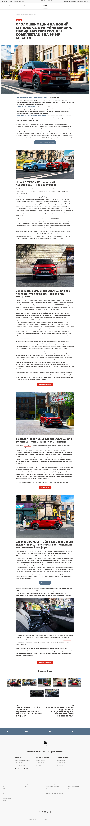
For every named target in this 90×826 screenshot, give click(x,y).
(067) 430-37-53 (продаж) (20, 762)
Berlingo (4, 800)
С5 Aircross (5, 795)
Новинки (33, 13)
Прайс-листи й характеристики (45, 142)
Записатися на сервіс (51, 791)
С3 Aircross (5, 788)
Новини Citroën (25, 13)
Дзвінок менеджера (45, 384)
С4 (3, 793)
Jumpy (25, 786)
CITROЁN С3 (27, 445)
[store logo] (45, 6)
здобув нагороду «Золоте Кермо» (54, 231)
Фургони (27, 781)
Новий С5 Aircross (7, 798)
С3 (3, 786)
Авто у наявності (84, 1)
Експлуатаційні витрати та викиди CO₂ (55, 793)
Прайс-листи (12, 731)
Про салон (70, 784)
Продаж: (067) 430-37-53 (6, 1)
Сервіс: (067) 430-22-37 (19, 1)
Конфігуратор (45, 487)
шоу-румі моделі (57, 138)
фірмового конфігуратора (57, 482)
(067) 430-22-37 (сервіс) (20, 765)
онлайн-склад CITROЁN (36, 576)
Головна (18, 13)
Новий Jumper (27, 788)
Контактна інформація (73, 786)
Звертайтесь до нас (43, 377)
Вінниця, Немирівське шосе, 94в (71, 1)
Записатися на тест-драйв (52, 786)
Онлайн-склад (45, 582)
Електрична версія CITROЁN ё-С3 (26, 551)
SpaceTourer (6, 803)
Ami (3, 784)
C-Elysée (5, 791)
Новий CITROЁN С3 (26, 191)
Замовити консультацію (52, 788)
